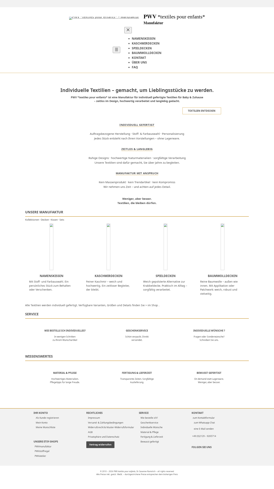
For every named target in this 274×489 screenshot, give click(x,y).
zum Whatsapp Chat (204, 422)
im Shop (153, 305)
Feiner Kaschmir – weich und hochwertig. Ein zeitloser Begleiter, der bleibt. (108, 285)
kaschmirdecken (108, 276)
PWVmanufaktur (42, 446)
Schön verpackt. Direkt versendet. (137, 338)
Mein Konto (41, 422)
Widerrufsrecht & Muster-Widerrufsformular (111, 427)
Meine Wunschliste (45, 427)
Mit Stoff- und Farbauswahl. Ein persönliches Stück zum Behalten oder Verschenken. (50, 285)
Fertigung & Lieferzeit (137, 373)
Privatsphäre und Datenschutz (103, 436)
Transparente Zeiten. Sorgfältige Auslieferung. (137, 380)
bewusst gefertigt (209, 373)
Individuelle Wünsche (152, 427)
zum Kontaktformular (204, 417)
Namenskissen (51, 276)
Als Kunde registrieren (47, 417)
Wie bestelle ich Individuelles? (65, 330)
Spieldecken (166, 276)
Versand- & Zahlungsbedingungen (105, 422)
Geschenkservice (137, 330)
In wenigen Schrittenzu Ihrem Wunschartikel (65, 338)
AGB (90, 432)
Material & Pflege (65, 373)
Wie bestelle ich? (149, 417)
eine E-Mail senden (203, 428)
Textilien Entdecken (201, 110)
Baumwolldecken (222, 276)
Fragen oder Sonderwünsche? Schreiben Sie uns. (209, 338)
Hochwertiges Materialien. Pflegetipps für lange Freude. (65, 380)
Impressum (94, 417)
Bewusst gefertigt (150, 441)
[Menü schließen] (128, 30)
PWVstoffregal (41, 451)
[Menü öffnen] (116, 50)
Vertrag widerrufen (100, 444)
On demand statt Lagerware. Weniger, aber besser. (209, 380)
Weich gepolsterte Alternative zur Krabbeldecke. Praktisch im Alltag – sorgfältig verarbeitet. (165, 285)
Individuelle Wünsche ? (209, 330)
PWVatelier (40, 456)
